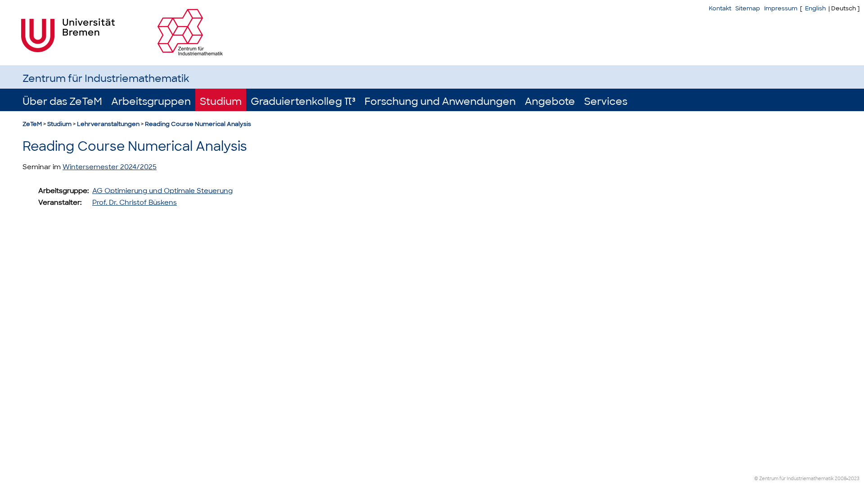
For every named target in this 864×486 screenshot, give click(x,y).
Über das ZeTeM (62, 101)
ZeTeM (32, 124)
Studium (221, 101)
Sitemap (747, 8)
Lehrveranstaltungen (108, 124)
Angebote (550, 101)
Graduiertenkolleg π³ (303, 101)
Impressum (780, 8)
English (815, 8)
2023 (854, 479)
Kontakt (720, 8)
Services (605, 101)
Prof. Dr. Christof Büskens (134, 202)
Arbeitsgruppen (151, 101)
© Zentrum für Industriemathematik (794, 479)
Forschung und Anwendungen (440, 101)
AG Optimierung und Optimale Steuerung (162, 190)
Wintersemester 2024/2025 (110, 166)
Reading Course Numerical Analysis (198, 124)
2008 (840, 479)
